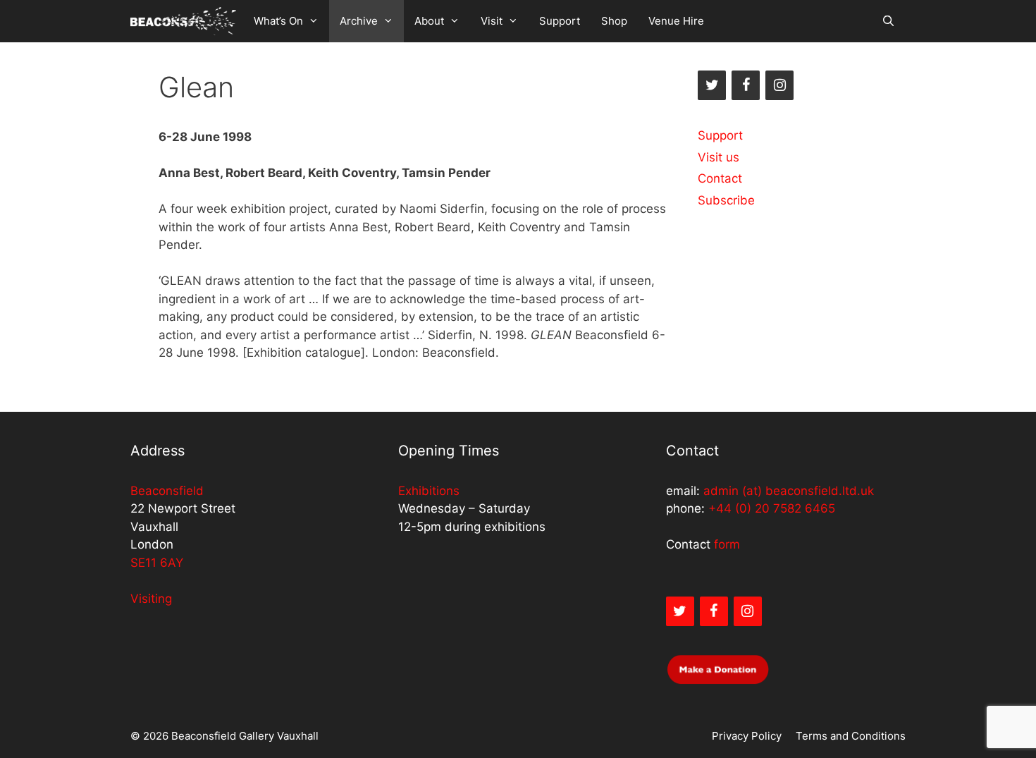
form (727, 544)
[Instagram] (779, 85)
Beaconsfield (167, 491)
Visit (491, 20)
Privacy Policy (747, 735)
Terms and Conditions (851, 735)
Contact (720, 178)
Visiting (151, 599)
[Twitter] (712, 85)
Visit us (718, 157)
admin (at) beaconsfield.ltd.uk (788, 491)
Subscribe (726, 200)
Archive (359, 20)
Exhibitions (429, 491)
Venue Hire (676, 20)
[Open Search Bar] (888, 21)
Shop (614, 20)
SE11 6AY (156, 563)
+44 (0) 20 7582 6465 (771, 508)
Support (559, 20)
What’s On (278, 20)
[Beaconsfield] (183, 21)
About (429, 20)
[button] (316, 21)
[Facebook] (746, 85)
